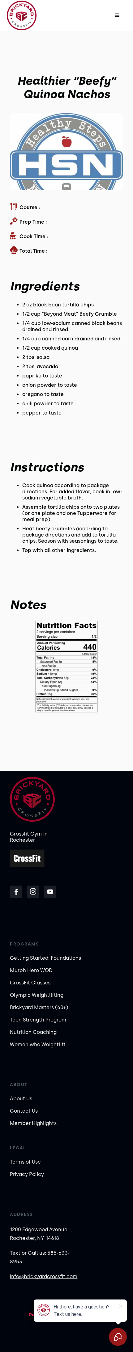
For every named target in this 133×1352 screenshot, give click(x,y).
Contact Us (24, 1111)
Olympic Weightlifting (36, 995)
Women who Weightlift (38, 1044)
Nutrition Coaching (33, 1032)
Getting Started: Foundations (45, 958)
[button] (117, 15)
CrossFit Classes (30, 983)
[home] (28, 15)
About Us (21, 1098)
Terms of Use (25, 1162)
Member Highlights (33, 1123)
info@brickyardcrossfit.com (43, 1276)
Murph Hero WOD (31, 970)
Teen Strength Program (38, 1020)
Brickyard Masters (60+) (39, 1007)
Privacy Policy (27, 1174)
